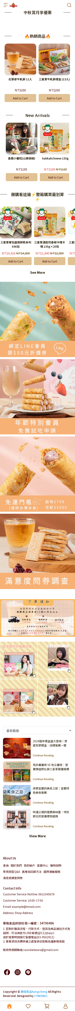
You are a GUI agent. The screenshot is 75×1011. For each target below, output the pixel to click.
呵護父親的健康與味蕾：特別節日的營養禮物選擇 (51, 814)
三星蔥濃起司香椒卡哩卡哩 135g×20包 (49, 244)
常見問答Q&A (11, 872)
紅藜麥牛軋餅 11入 (20, 79)
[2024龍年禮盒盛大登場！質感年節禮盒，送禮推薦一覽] (17, 748)
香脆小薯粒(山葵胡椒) (21, 158)
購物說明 (55, 865)
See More (37, 272)
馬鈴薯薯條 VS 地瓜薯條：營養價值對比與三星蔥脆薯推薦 (51, 767)
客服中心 (42, 865)
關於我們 (16, 865)
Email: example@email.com (22, 907)
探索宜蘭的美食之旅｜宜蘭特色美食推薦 (51, 790)
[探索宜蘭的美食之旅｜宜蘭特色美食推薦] (17, 795)
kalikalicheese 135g (55, 158)
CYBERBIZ (40, 996)
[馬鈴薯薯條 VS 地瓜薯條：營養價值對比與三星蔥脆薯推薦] (17, 771)
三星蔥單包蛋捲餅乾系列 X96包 (15, 244)
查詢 (6, 865)
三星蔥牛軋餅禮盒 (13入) (54, 79)
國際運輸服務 (52, 872)
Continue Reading (43, 755)
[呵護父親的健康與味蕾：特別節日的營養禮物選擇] (17, 819)
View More (37, 835)
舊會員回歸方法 (32, 872)
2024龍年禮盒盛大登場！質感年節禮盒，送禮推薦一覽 (50, 743)
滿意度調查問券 (13, 878)
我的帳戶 (29, 865)
